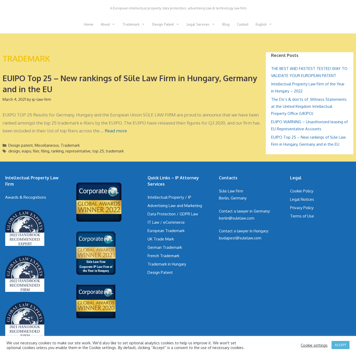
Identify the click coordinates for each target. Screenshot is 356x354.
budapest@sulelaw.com (240, 237)
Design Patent (163, 24)
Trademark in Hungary (167, 264)
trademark (115, 151)
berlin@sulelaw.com (236, 218)
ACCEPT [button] (340, 345)
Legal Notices (302, 199)
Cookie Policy (301, 190)
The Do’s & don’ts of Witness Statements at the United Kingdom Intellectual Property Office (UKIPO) (309, 106)
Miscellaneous (47, 145)
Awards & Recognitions (25, 197)
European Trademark (166, 230)
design (14, 151)
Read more (116, 130)
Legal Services (198, 24)
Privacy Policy (302, 207)
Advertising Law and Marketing (175, 205)
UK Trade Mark (161, 239)
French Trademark (163, 255)
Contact (242, 24)
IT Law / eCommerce (166, 222)
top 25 (98, 151)
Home (88, 24)
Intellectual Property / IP (169, 197)
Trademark (130, 24)
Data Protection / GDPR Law (173, 213)
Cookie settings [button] (314, 345)
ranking (57, 151)
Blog (226, 24)
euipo (26, 151)
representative (77, 151)
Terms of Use (302, 216)
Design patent (20, 145)
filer (36, 151)
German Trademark (165, 247)
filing (45, 151)
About (105, 24)
